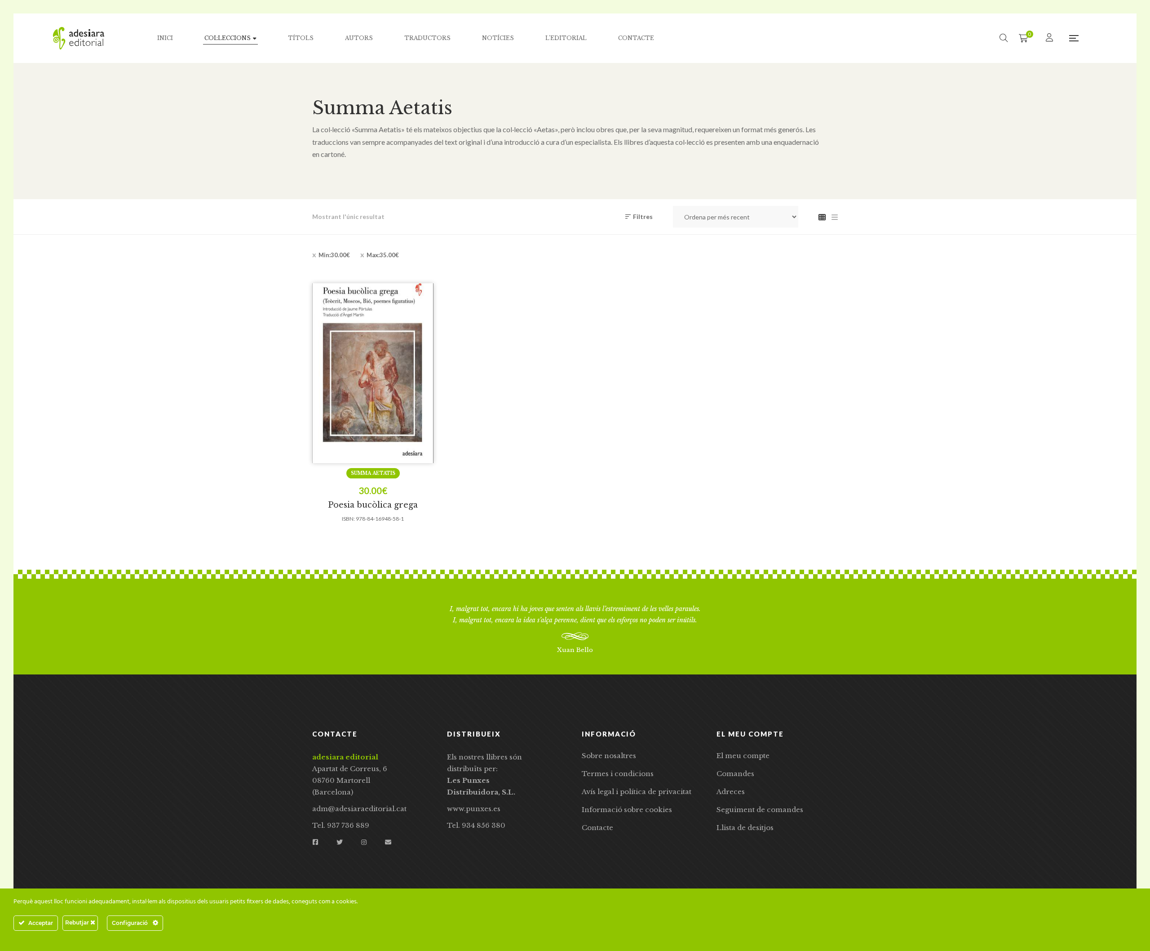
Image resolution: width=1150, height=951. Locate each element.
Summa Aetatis (373, 473)
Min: (334, 255)
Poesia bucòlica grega (373, 505)
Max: (383, 255)
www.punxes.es (473, 808)
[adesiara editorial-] (78, 38)
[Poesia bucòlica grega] (372, 373)
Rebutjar (77, 922)
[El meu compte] (1050, 38)
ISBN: (348, 518)
